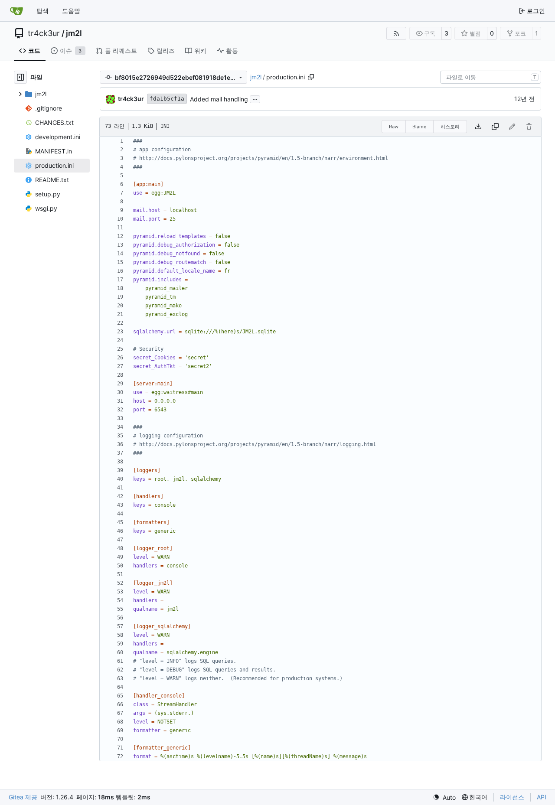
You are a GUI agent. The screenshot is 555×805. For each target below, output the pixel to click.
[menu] (444, 797)
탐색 (42, 10)
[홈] (16, 11)
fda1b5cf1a (167, 98)
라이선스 (512, 797)
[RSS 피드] (396, 33)
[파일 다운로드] (478, 127)
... (255, 98)
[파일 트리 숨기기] (20, 77)
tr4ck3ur (44, 33)
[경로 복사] (311, 77)
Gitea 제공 (23, 797)
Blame (419, 127)
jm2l (74, 33)
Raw (393, 127)
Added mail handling (219, 99)
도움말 (71, 10)
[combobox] (490, 77)
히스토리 (450, 127)
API (541, 797)
